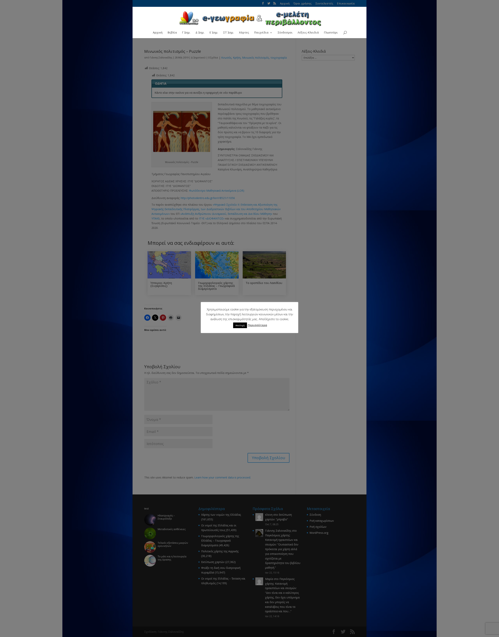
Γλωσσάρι (331, 32)
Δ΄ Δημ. (200, 32)
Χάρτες (244, 32)
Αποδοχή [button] (240, 325)
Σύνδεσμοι (285, 32)
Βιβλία (172, 32)
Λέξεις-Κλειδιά (308, 32)
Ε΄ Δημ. (214, 32)
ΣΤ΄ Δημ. (228, 32)
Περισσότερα (257, 325)
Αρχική (158, 32)
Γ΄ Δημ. (186, 32)
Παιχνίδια (261, 32)
